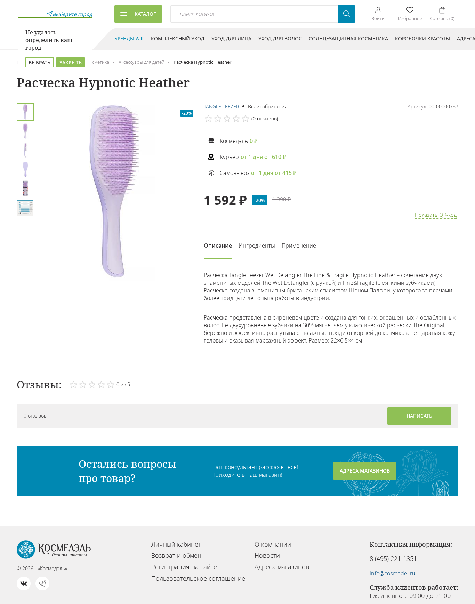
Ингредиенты (257, 245)
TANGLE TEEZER (221, 106)
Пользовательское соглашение (198, 578)
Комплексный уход (177, 38)
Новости (267, 555)
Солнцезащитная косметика (348, 38)
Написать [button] (419, 415)
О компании (273, 544)
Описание (218, 245)
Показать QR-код (436, 214)
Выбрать (39, 62)
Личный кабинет (176, 544)
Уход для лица (231, 38)
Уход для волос (280, 38)
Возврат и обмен (176, 555)
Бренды (129, 38)
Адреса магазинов (365, 470)
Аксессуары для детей (141, 62)
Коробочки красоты (422, 38)
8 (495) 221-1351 (393, 558)
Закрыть (70, 62)
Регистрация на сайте (184, 567)
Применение (299, 245)
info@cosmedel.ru (393, 573)
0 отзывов (265, 118)
